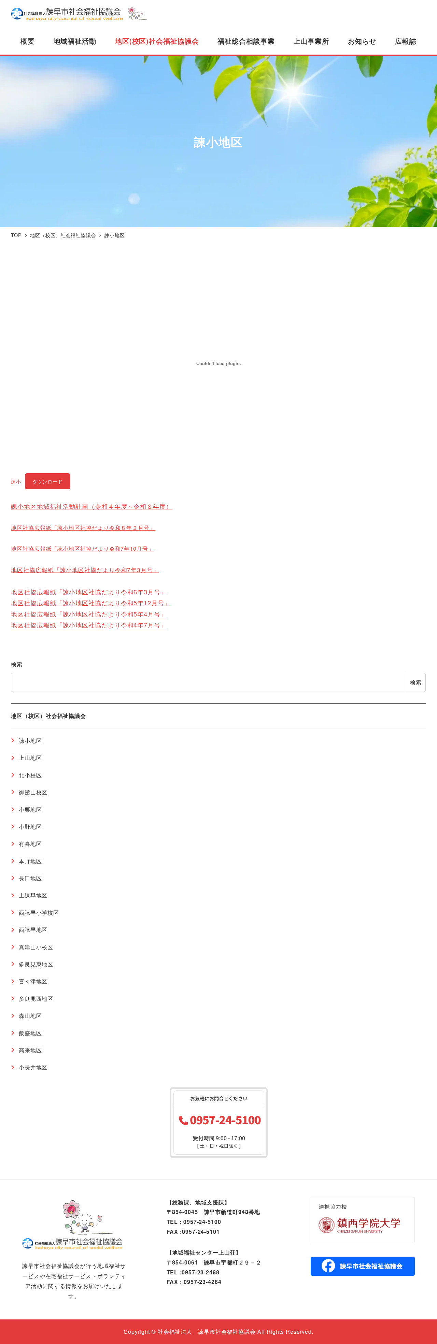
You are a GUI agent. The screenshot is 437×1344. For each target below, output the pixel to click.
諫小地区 (30, 740)
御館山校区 (33, 792)
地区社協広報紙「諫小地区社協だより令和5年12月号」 (90, 602)
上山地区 (30, 758)
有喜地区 (30, 844)
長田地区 (30, 878)
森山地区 (30, 1016)
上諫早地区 (33, 895)
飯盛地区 (30, 1033)
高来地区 (30, 1050)
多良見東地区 (36, 964)
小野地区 (30, 826)
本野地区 (30, 861)
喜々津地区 (33, 981)
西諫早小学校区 (39, 912)
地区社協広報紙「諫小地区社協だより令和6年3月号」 (89, 591)
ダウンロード (47, 481)
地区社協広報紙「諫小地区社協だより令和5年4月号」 (89, 613)
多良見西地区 (36, 998)
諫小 (16, 481)
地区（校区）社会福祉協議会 (48, 715)
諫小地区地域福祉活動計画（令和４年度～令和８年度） (91, 506)
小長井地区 (33, 1067)
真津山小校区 (36, 947)
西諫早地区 (33, 930)
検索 (17, 664)
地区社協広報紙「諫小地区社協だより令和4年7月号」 (89, 624)
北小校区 (30, 775)
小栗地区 (30, 809)
